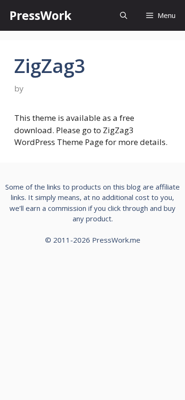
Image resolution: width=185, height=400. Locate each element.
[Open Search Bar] (124, 15)
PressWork (40, 15)
